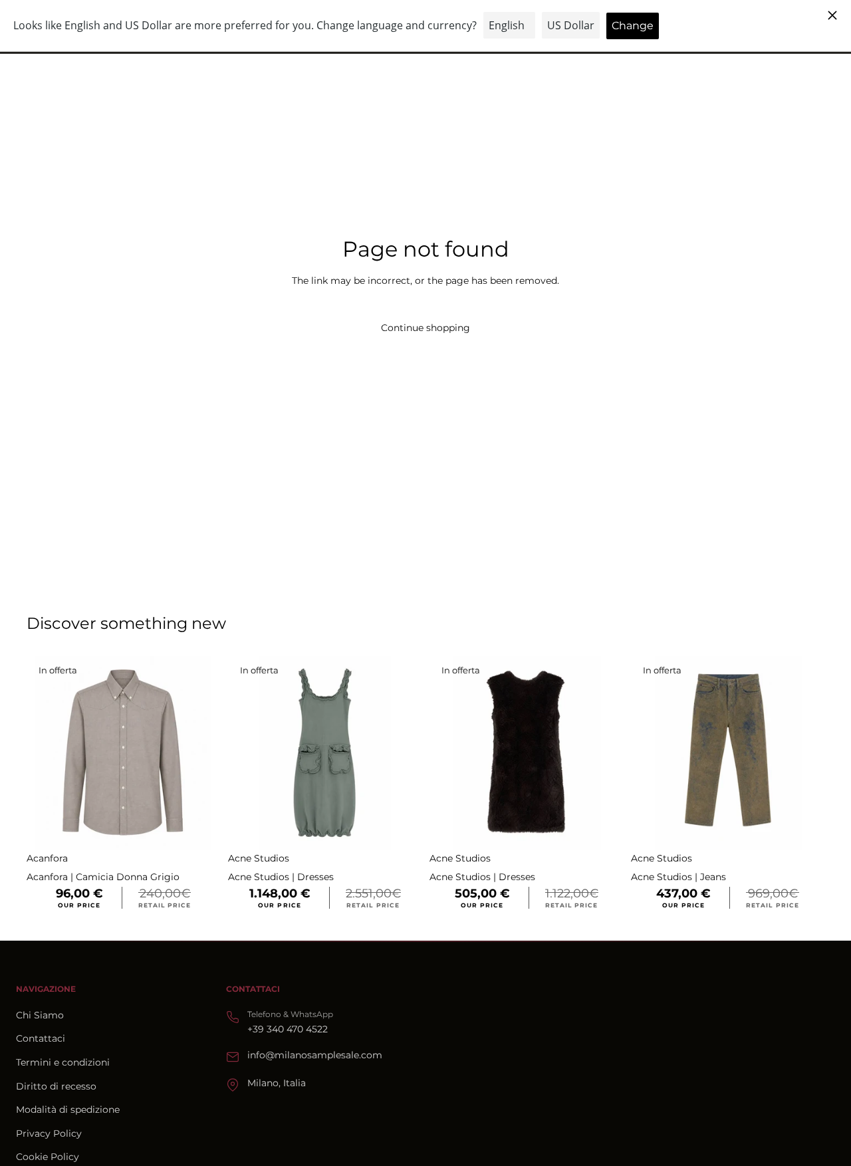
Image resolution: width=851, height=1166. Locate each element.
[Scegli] (199, 830)
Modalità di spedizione (68, 1109)
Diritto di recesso (56, 1086)
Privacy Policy (49, 1133)
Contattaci (40, 1038)
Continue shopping (425, 328)
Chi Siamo (40, 1015)
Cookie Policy (47, 1157)
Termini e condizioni (63, 1062)
